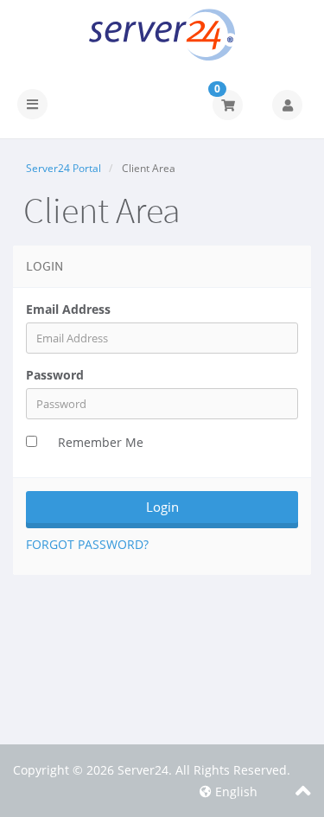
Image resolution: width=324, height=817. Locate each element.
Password (55, 375)
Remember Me (100, 442)
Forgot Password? (87, 544)
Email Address (68, 309)
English (234, 791)
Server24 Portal (63, 168)
